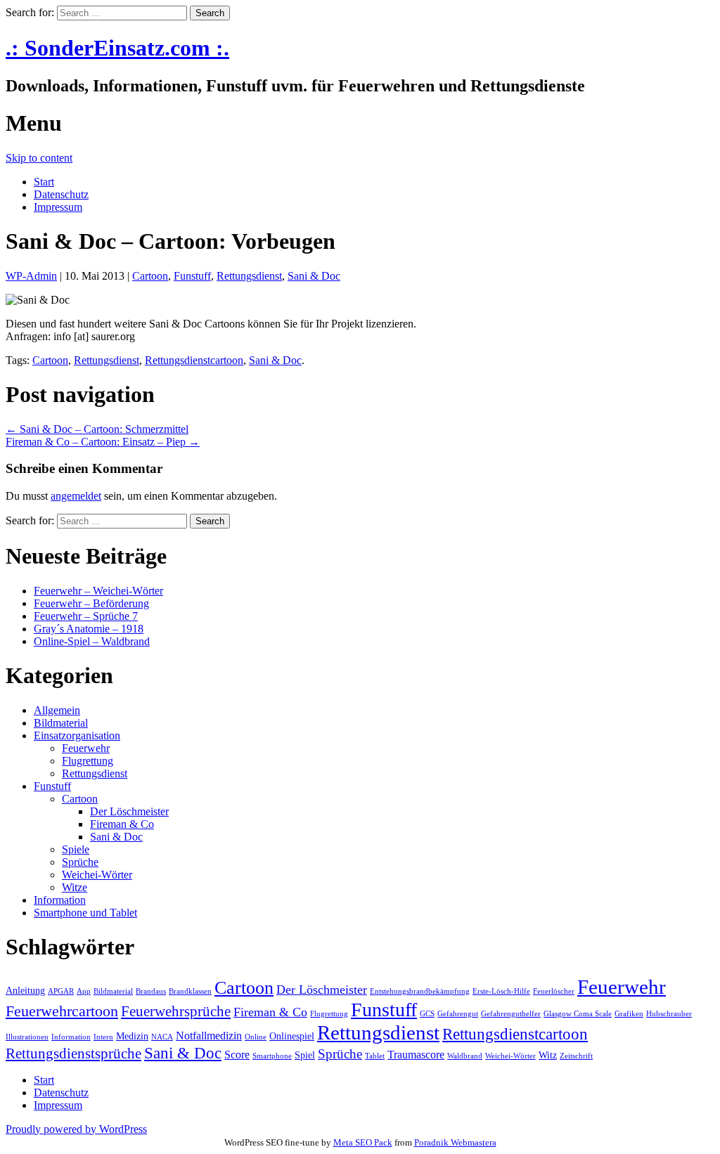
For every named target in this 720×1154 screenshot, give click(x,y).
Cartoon (150, 276)
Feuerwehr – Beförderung (91, 603)
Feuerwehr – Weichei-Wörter (98, 591)
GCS (427, 1014)
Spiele (75, 849)
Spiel (305, 1055)
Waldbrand (464, 1056)
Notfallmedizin (209, 1036)
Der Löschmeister (129, 811)
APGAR (61, 991)
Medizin (132, 1036)
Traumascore (415, 1055)
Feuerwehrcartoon (62, 1011)
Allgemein (57, 710)
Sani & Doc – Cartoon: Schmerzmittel (97, 429)
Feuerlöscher (553, 991)
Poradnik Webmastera (455, 1142)
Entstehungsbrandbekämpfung (420, 991)
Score (237, 1055)
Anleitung (25, 990)
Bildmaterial (61, 723)
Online (255, 1037)
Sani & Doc (314, 276)
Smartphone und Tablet (85, 913)
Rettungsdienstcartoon (194, 360)
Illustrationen (27, 1037)
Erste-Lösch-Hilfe (501, 991)
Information (60, 900)
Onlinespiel (291, 1036)
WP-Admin (31, 276)
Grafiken (629, 1014)
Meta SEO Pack (362, 1142)
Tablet (375, 1056)
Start (44, 182)
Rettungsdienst (249, 276)
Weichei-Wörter (97, 875)
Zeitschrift (576, 1056)
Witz (548, 1055)
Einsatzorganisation (77, 735)
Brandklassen (190, 991)
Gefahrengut (457, 1014)
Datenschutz (61, 194)
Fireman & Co (122, 824)
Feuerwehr (86, 748)
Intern (103, 1037)
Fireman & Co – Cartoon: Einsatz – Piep (103, 442)
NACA (162, 1037)
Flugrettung (87, 761)
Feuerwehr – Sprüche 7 (86, 616)
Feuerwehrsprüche (176, 1011)
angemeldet (76, 496)
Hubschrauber (669, 1014)
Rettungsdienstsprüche (73, 1053)
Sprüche (80, 862)
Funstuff (192, 276)
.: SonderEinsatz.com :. (117, 47)
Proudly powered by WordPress (76, 1129)
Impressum (58, 207)
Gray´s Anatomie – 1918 (88, 629)
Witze (74, 887)
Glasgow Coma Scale (578, 1014)
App (84, 991)
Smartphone (272, 1056)
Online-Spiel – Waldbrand (92, 641)
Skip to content (39, 158)
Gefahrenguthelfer (511, 1014)
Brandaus (151, 991)
